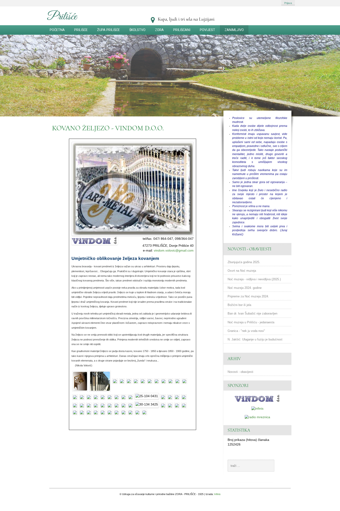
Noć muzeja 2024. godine (245, 288)
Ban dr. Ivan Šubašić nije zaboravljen (252, 313)
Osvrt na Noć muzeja (242, 270)
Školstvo (137, 30)
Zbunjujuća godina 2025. (244, 262)
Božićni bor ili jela (239, 305)
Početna (57, 30)
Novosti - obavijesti (240, 372)
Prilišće (81, 30)
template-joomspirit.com (338, 463)
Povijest (207, 30)
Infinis (217, 494)
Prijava (288, 3)
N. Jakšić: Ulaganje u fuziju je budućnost (255, 339)
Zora (159, 30)
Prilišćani (181, 30)
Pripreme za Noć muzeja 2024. (248, 296)
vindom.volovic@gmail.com (174, 250)
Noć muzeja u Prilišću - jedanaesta (251, 322)
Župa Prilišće (108, 30)
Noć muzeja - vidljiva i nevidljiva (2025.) (254, 279)
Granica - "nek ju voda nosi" (246, 331)
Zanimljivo (234, 30)
